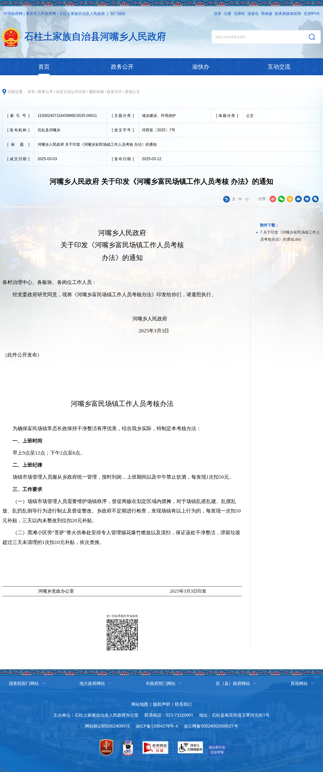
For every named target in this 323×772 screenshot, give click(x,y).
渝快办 (200, 66)
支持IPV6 (311, 14)
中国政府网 (13, 14)
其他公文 (132, 92)
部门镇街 (118, 14)
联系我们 (183, 704)
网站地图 (139, 704)
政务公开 (122, 66)
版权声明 (161, 704)
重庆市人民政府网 (41, 14)
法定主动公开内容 (71, 92)
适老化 (253, 14)
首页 (44, 66)
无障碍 (239, 14)
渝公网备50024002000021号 (211, 726)
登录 (217, 14)
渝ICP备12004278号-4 (157, 726)
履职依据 (96, 92)
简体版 (266, 14)
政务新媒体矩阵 (288, 14)
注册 (227, 14)
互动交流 (279, 66)
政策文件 (114, 92)
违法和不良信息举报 (217, 749)
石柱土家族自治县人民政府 (82, 14)
